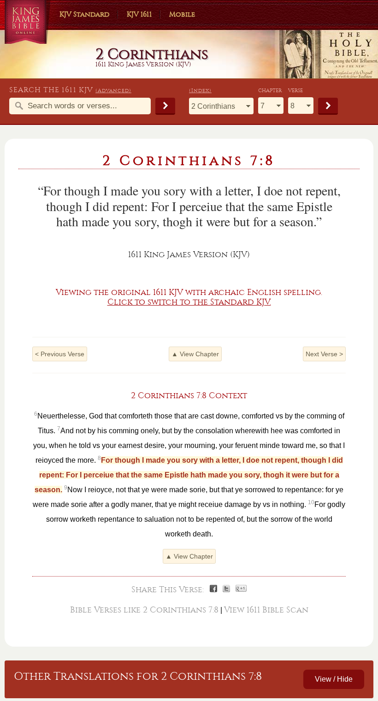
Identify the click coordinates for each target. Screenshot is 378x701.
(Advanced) (113, 91)
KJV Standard (84, 14)
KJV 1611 (139, 14)
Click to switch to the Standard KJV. (189, 302)
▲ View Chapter (195, 354)
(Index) (200, 91)
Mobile (182, 14)
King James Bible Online (28, 23)
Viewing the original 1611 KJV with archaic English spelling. (189, 292)
